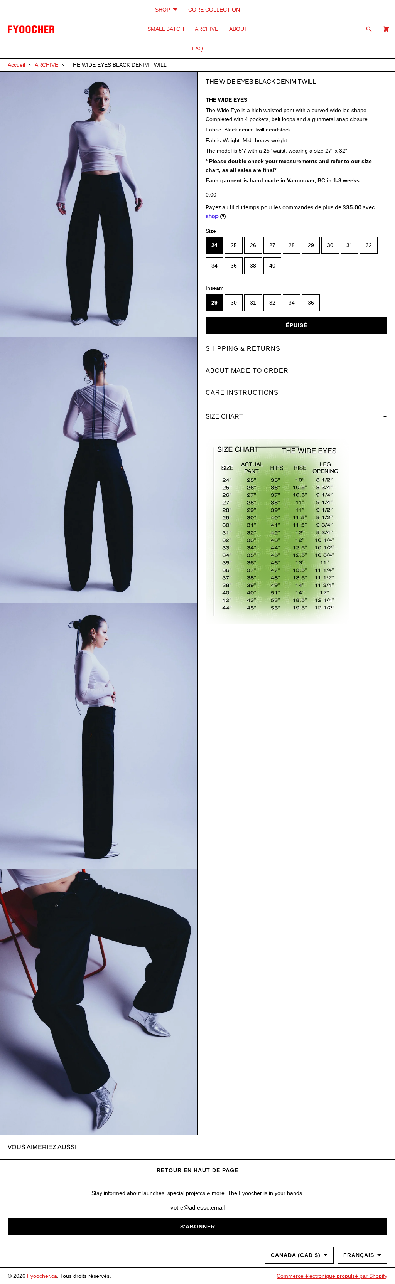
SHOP (162, 10)
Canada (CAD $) (296, 1255)
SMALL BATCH (165, 29)
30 (330, 245)
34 (214, 266)
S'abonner (197, 1226)
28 (292, 245)
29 (311, 245)
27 (272, 245)
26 (253, 245)
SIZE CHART (224, 416)
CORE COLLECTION (214, 10)
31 (349, 245)
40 (272, 266)
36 (234, 266)
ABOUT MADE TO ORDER (247, 370)
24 (214, 245)
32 (369, 245)
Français (358, 1255)
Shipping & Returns (243, 348)
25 (234, 245)
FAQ (197, 48)
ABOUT (238, 29)
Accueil (16, 65)
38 (253, 266)
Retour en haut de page (197, 1170)
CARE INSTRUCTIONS (242, 392)
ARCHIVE (206, 29)
